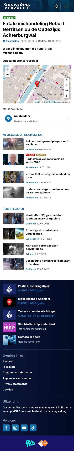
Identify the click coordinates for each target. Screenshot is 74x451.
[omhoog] (66, 80)
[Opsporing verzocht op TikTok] (33, 427)
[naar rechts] (66, 90)
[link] (37, 118)
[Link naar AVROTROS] (30, 443)
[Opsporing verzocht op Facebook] (6, 427)
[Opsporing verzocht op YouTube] (24, 427)
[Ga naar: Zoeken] (57, 6)
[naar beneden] (66, 95)
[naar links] (66, 85)
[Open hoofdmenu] (66, 6)
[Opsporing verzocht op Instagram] (15, 427)
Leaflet (37, 101)
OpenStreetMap (51, 101)
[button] (37, 84)
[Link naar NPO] (43, 443)
